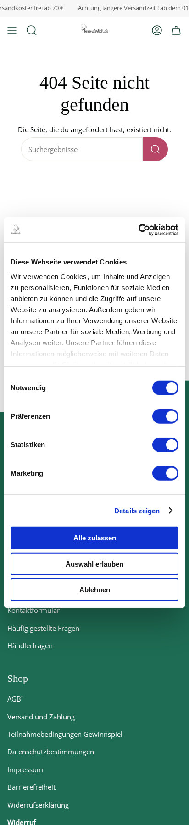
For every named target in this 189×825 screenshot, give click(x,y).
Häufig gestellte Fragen (43, 628)
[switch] (165, 416)
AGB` (15, 698)
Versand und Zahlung (41, 716)
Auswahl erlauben (94, 563)
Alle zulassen (94, 538)
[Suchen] (155, 149)
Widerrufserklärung (38, 804)
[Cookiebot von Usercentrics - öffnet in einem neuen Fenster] (138, 230)
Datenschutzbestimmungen (50, 751)
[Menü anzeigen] (12, 30)
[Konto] (156, 30)
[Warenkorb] (176, 30)
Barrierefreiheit (31, 786)
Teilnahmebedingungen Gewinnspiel (64, 734)
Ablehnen (94, 590)
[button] (31, 30)
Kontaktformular (33, 610)
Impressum (25, 769)
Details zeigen (137, 510)
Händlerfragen (30, 645)
